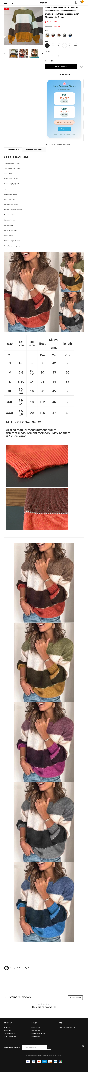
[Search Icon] (12, 3)
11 (49, 144)
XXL (70, 45)
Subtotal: (47, 61)
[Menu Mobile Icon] (5, 3)
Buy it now (64, 74)
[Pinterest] (83, 1046)
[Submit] (49, 1047)
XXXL (76, 45)
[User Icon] (76, 2)
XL (64, 45)
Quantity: (47, 51)
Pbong (43, 2)
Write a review (75, 997)
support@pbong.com (69, 1027)
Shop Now (64, 129)
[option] (23, 26)
